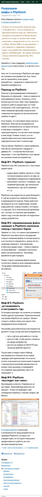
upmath (6, 486)
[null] (6, 453)
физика (6, 471)
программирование (11, 480)
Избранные (5, 466)
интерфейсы (8, 477)
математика (8, 474)
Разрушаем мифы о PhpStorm (13, 10)
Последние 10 (6, 463)
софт (4, 448)
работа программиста (15, 448)
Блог (22, 2)
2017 (28, 2)
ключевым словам (11, 469)
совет (5, 489)
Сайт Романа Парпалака (10, 2)
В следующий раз (9, 430)
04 (33, 2)
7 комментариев (32, 448)
